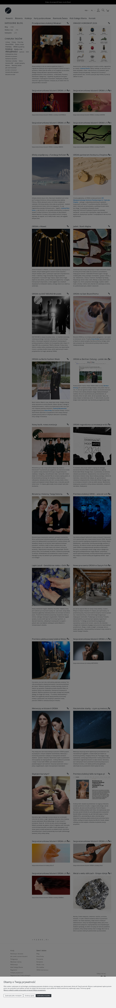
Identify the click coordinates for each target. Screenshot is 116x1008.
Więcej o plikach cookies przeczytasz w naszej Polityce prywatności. (25, 990)
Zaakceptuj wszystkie (43, 995)
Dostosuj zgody (29, 995)
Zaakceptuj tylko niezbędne (13, 995)
